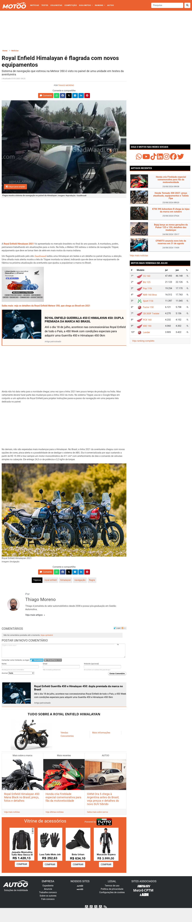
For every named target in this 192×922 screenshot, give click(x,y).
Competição (71, 5)
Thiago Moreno (66, 85)
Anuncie (48, 889)
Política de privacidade (112, 889)
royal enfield (51, 580)
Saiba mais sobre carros (97, 812)
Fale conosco (48, 899)
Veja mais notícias (12, 812)
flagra (92, 580)
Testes (44, 5)
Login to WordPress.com (53, 660)
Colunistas (56, 5)
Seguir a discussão (123, 628)
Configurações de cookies (112, 892)
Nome (4, 664)
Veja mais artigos (34, 615)
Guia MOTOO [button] (85, 5)
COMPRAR (22, 864)
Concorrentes (67, 736)
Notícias (34, 5)
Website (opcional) (91, 664)
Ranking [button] (99, 5)
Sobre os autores (48, 895)
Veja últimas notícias (55, 812)
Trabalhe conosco (48, 892)
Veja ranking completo (143, 341)
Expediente (48, 885)
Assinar (5, 673)
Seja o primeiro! (47, 635)
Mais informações (101, 732)
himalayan (65, 580)
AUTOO (110, 5)
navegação (79, 580)
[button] (45, 95)
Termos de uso (112, 885)
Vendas (64, 732)
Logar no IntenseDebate (36, 660)
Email (45, 664)
